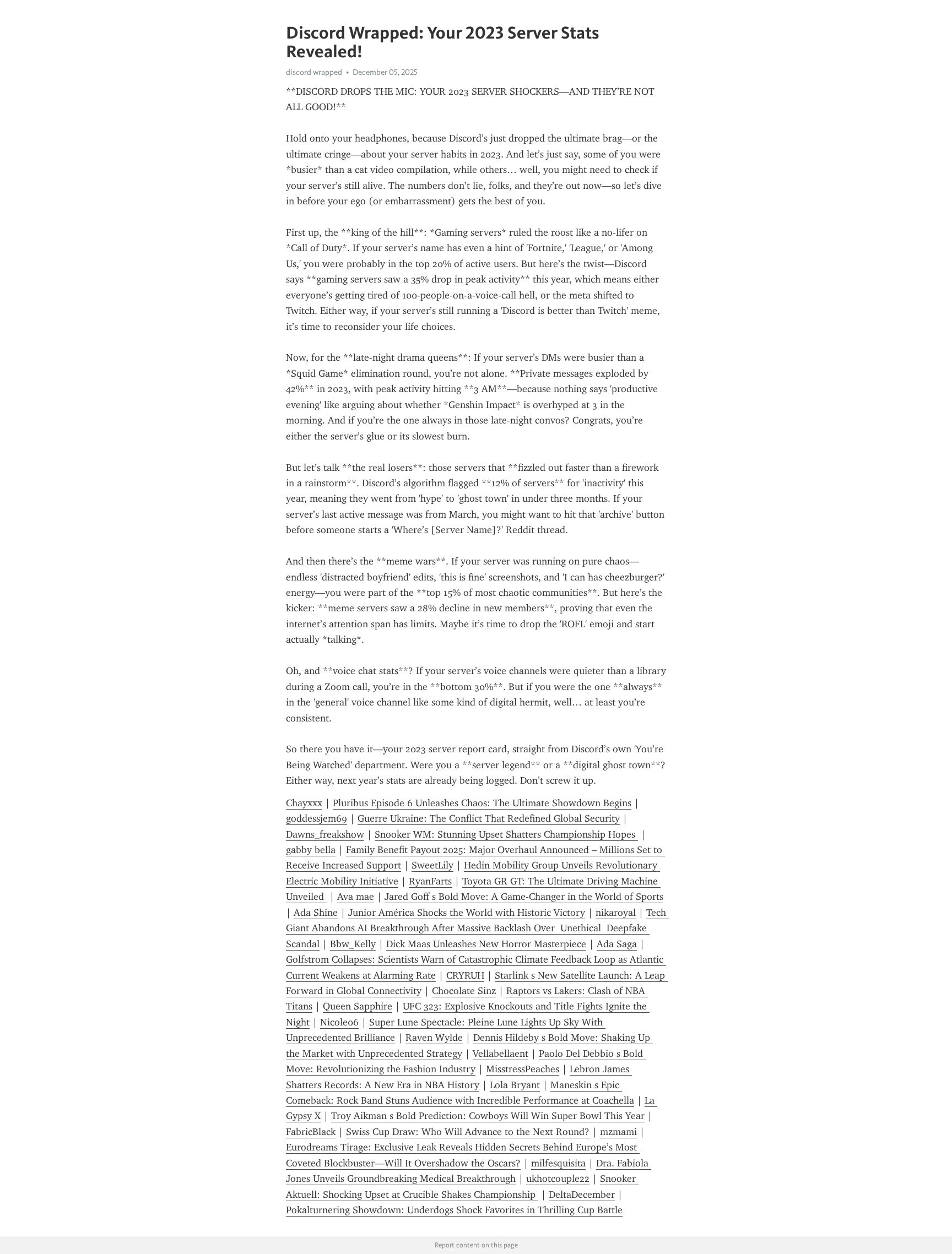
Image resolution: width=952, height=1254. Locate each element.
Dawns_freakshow (325, 834)
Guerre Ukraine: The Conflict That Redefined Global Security (489, 818)
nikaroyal (616, 912)
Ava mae (355, 897)
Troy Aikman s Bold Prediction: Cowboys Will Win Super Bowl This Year (488, 1116)
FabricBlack (311, 1132)
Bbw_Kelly (353, 944)
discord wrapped (314, 72)
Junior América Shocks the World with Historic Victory (466, 912)
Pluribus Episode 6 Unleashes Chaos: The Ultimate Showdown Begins (482, 803)
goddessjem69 (316, 818)
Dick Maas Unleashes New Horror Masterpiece (486, 944)
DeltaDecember (582, 1194)
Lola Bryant (515, 1085)
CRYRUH (465, 975)
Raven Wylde (434, 1038)
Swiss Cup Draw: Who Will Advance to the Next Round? (467, 1132)
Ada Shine (316, 912)
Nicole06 (339, 1022)
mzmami (618, 1132)
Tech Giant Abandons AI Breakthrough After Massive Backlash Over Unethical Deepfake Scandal (477, 928)
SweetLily (432, 865)
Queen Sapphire (357, 1006)
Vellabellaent (500, 1053)
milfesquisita (558, 1163)
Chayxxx (304, 803)
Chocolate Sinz (464, 991)
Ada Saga (617, 944)
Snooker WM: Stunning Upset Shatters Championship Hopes (506, 834)
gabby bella (311, 850)
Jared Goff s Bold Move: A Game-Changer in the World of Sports (524, 897)
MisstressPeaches (522, 1069)
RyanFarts (430, 881)
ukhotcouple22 (557, 1178)
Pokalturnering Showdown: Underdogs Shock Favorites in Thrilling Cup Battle (454, 1210)
